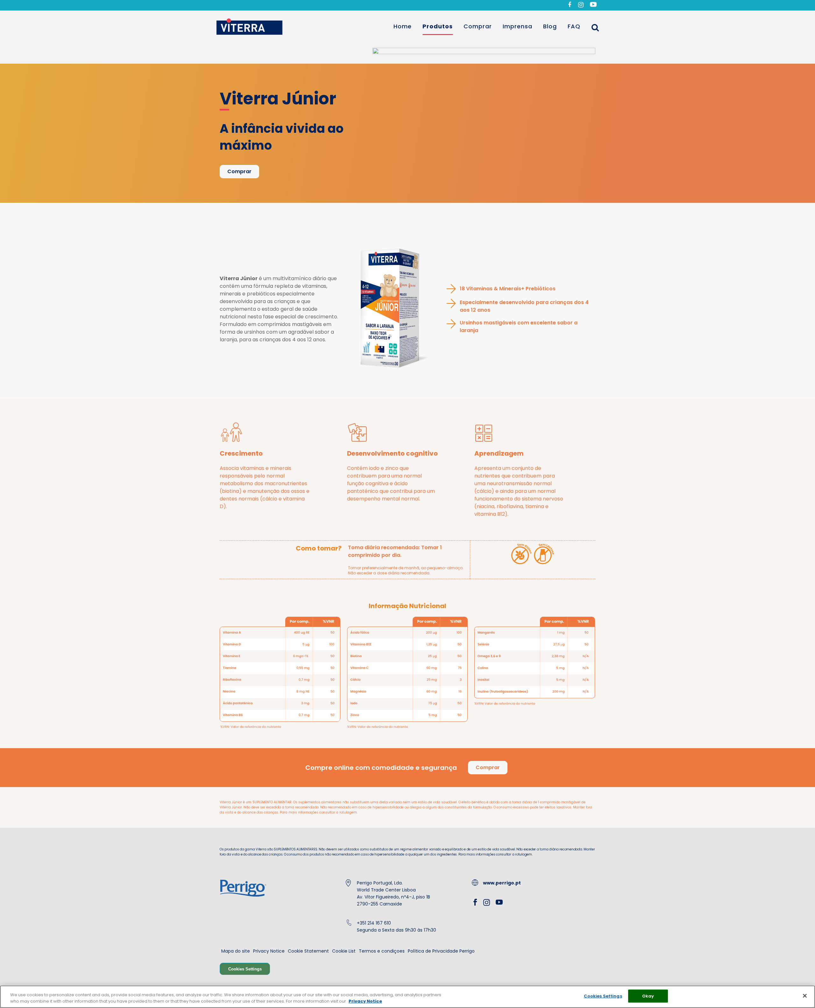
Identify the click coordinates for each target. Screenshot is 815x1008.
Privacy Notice (269, 951)
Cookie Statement (308, 951)
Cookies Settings (245, 969)
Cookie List (344, 951)
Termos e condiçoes (382, 951)
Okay (648, 996)
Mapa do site (235, 951)
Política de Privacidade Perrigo (441, 951)
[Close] (805, 996)
